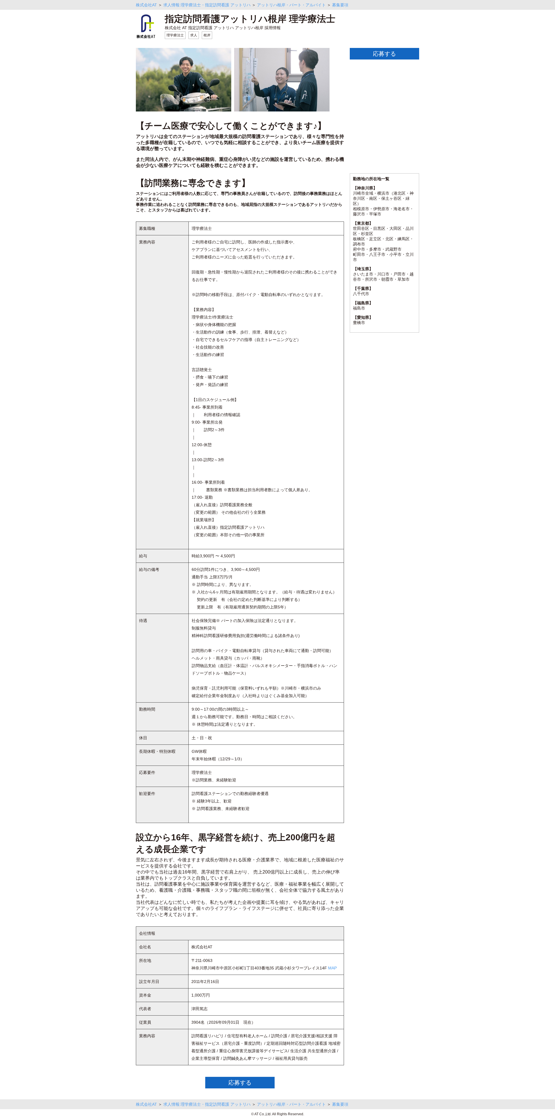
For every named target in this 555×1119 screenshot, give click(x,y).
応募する (239, 1082)
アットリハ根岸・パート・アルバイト (291, 5)
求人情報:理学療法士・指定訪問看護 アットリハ (207, 5)
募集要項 (340, 5)
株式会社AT (146, 5)
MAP (332, 968)
